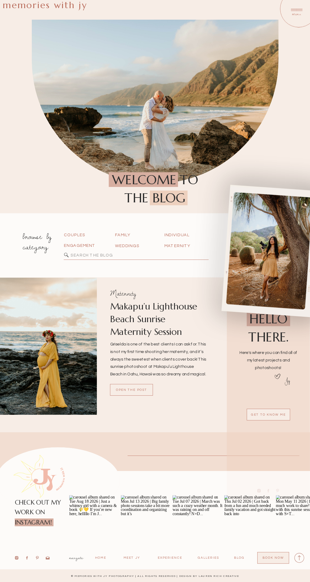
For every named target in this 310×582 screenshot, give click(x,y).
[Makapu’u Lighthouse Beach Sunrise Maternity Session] (48, 346)
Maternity (123, 293)
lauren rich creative (219, 576)
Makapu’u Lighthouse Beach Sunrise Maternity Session (153, 319)
